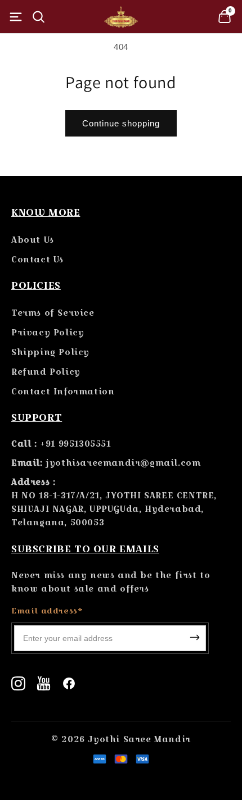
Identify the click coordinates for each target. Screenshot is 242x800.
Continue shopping (121, 123)
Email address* (47, 610)
